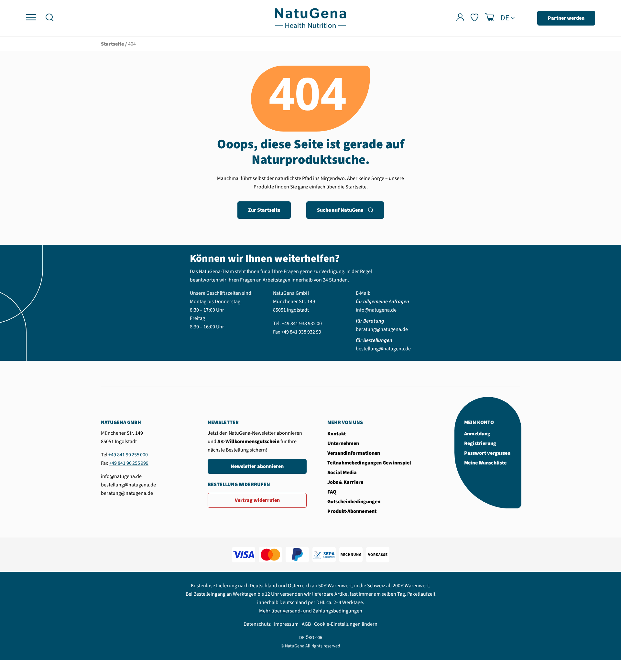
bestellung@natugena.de (383, 348)
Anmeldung (477, 433)
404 (132, 44)
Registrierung (480, 443)
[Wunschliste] (474, 18)
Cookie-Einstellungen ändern (345, 624)
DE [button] (504, 18)
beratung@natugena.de (382, 329)
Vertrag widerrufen (257, 500)
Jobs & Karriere (345, 482)
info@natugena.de (376, 310)
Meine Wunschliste (485, 462)
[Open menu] (31, 17)
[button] (49, 18)
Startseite (112, 44)
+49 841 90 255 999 (128, 463)
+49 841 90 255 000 (128, 454)
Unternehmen (343, 443)
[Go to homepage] (310, 17)
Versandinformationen (353, 453)
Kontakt (336, 433)
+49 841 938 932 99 (301, 331)
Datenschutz (257, 624)
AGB (306, 624)
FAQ (331, 491)
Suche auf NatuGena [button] (340, 210)
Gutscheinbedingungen (353, 501)
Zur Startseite (264, 210)
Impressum (286, 624)
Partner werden (566, 18)
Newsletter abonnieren (257, 466)
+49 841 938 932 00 (302, 323)
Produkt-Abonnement (351, 511)
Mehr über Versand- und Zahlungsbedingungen (310, 610)
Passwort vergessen (487, 453)
